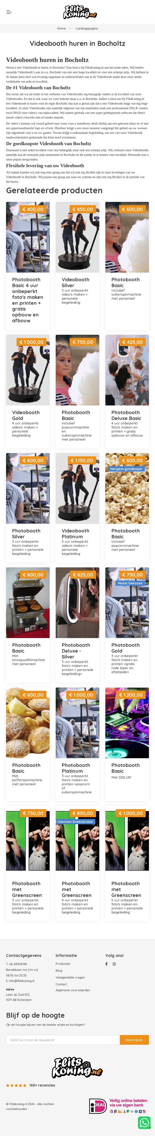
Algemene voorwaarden (73, 990)
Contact (61, 984)
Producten (63, 964)
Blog (59, 970)
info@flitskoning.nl (21, 981)
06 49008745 (18, 964)
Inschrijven (134, 1040)
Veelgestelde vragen (70, 977)
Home (61, 28)
